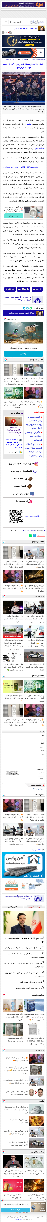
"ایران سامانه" (19, 1219)
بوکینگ (35, 789)
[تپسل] (5, 319)
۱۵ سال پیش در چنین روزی (21, 471)
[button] (8, 32)
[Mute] (10, 341)
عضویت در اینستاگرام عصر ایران (21, 463)
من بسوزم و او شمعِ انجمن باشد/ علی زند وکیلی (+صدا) (18, 298)
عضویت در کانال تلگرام (29, 167)
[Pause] (6, 341)
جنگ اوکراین (39, 148)
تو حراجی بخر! (14, 216)
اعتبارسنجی (41, 789)
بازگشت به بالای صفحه (34, 850)
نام (43, 735)
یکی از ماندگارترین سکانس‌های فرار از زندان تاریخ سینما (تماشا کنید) (13, 431)
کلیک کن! (23, 353)
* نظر (42, 751)
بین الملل (34, 59)
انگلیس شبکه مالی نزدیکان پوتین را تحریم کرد (33, 436)
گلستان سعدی (20, 486)
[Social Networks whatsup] (30, 308)
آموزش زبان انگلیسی (21, 493)
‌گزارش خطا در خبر (41, 536)
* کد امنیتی (40, 769)
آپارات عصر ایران (21, 501)
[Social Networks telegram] (24, 308)
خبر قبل (11, 289)
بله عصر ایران (8, 167)
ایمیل (42, 743)
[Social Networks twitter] (27, 308)
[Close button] (45, 1199)
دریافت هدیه (15, 1209)
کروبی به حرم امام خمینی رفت (31, 982)
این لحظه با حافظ (20, 478)
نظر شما (41, 731)
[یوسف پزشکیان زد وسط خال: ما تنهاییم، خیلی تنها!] (23, 922)
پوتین (29, 124)
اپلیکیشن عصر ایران (32, 516)
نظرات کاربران (23, 289)
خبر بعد (36, 289)
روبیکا (17, 167)
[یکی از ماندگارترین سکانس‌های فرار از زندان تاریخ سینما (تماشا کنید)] (13, 421)
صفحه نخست (41, 59)
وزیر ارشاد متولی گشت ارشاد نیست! (29, 988)
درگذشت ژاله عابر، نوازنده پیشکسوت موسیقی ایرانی (23, 948)
